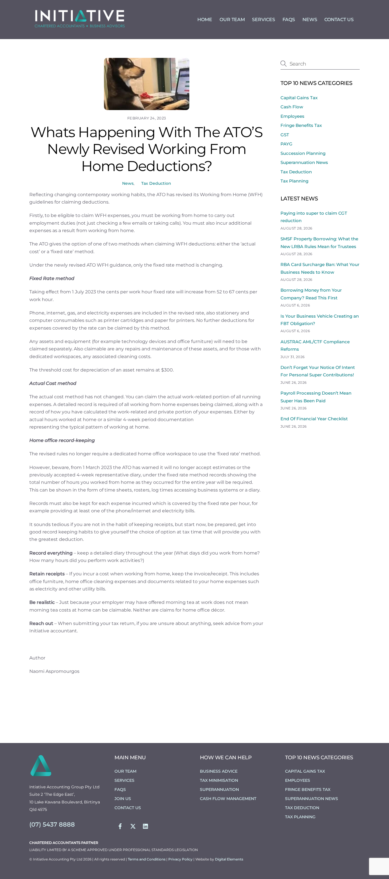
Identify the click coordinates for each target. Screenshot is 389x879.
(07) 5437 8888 (52, 824)
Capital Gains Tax (299, 97)
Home (204, 19)
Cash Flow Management (228, 798)
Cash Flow (292, 106)
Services (263, 19)
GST (285, 134)
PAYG (286, 144)
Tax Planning (294, 181)
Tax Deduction (156, 183)
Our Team (232, 19)
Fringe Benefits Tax (301, 125)
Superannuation (219, 789)
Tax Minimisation (219, 780)
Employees (292, 116)
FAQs (288, 19)
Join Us (122, 798)
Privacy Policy (180, 859)
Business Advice (219, 771)
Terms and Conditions (147, 859)
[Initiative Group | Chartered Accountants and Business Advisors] (79, 28)
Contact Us (339, 19)
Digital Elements (229, 859)
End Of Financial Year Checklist (314, 418)
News (309, 19)
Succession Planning (303, 153)
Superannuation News (304, 162)
